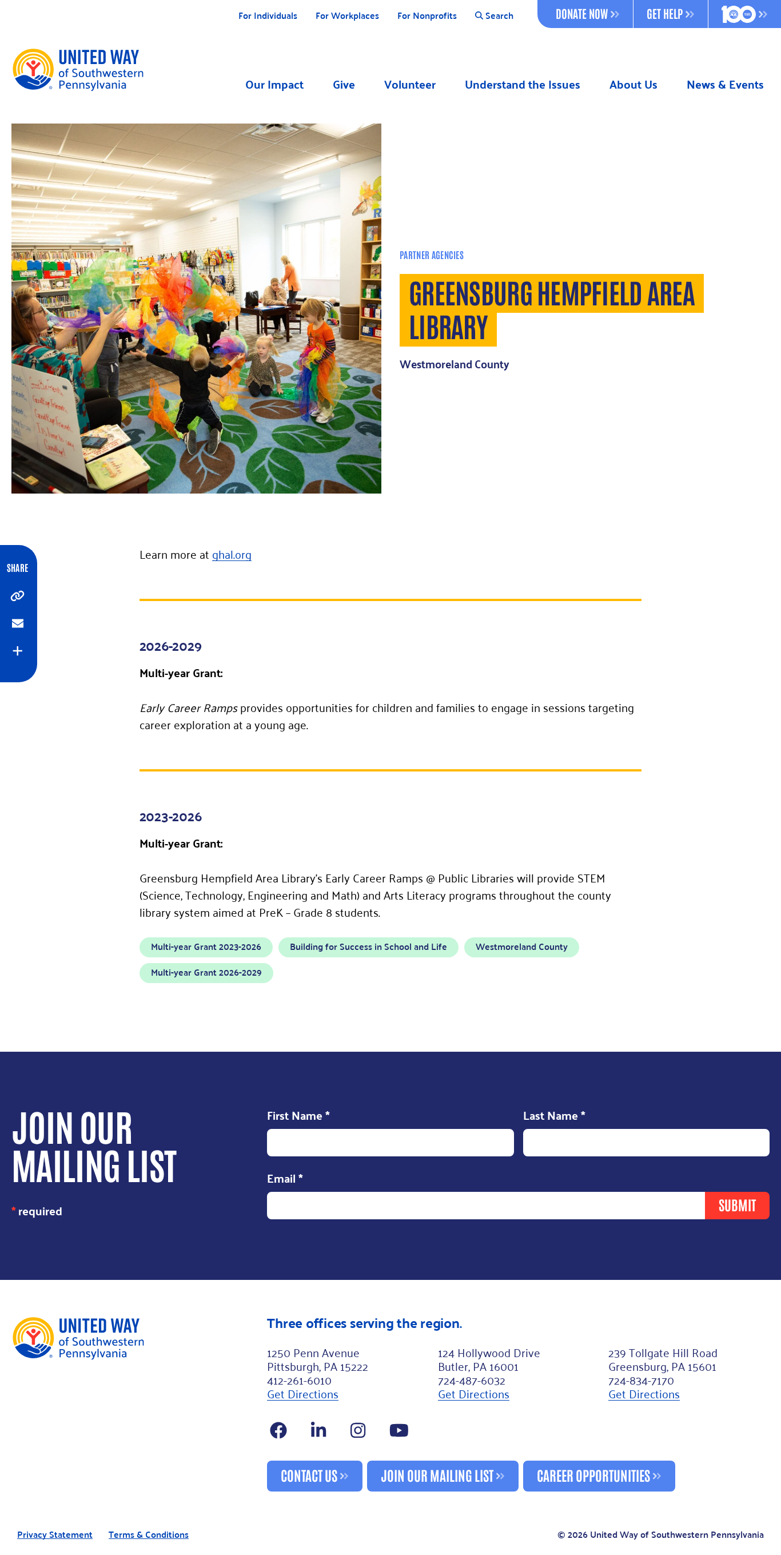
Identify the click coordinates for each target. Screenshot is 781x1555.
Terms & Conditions (149, 1534)
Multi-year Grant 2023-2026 (206, 946)
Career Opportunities (593, 1475)
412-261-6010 (299, 1379)
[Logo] (77, 69)
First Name (298, 1116)
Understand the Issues (522, 84)
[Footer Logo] (134, 1403)
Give (344, 84)
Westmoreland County (522, 946)
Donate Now (582, 13)
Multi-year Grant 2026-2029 (206, 972)
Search (499, 15)
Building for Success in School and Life (368, 946)
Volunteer (410, 84)
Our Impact (274, 84)
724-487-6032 (471, 1379)
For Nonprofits (427, 15)
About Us (633, 84)
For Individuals (267, 15)
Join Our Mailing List (437, 1475)
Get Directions (302, 1393)
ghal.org (232, 553)
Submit (737, 1204)
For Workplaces (347, 15)
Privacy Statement (55, 1534)
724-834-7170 (641, 1379)
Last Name (554, 1116)
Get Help (665, 13)
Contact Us (309, 1475)
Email (285, 1179)
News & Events (725, 84)
